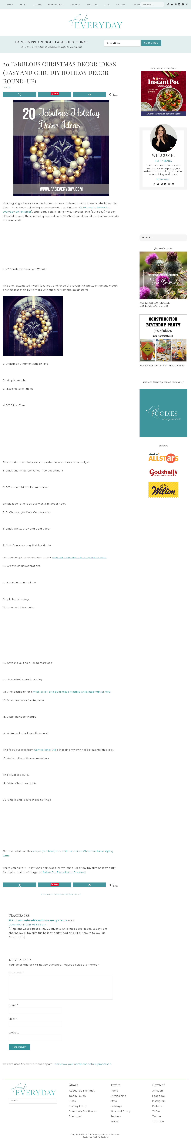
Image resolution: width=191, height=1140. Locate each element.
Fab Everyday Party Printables (162, 365)
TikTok (156, 1111)
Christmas (59, 894)
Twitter (156, 1116)
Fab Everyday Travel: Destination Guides (155, 304)
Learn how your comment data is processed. (83, 1064)
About (23, 4)
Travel (136, 4)
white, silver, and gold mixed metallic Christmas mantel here (71, 692)
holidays (92, 4)
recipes (120, 4)
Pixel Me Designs (100, 1137)
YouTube (158, 1121)
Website (14, 1032)
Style (114, 1101)
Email (13, 1019)
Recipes (116, 1116)
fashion (75, 4)
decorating (71, 894)
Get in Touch (77, 1096)
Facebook (158, 1096)
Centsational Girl (45, 750)
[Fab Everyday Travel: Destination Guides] (163, 276)
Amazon (157, 1090)
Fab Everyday (95, 20)
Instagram (159, 1101)
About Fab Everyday (82, 1090)
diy (79, 894)
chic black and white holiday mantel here (79, 557)
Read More (163, 179)
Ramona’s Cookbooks (83, 1111)
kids (107, 4)
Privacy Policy (78, 1106)
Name (14, 1005)
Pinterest (158, 1106)
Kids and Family (121, 1111)
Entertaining (118, 1096)
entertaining (56, 4)
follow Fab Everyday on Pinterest (64, 872)
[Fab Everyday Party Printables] (163, 338)
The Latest (76, 1116)
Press (72, 1101)
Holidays (116, 1106)
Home (10, 4)
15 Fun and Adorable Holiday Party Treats (38, 920)
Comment (16, 972)
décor (37, 4)
